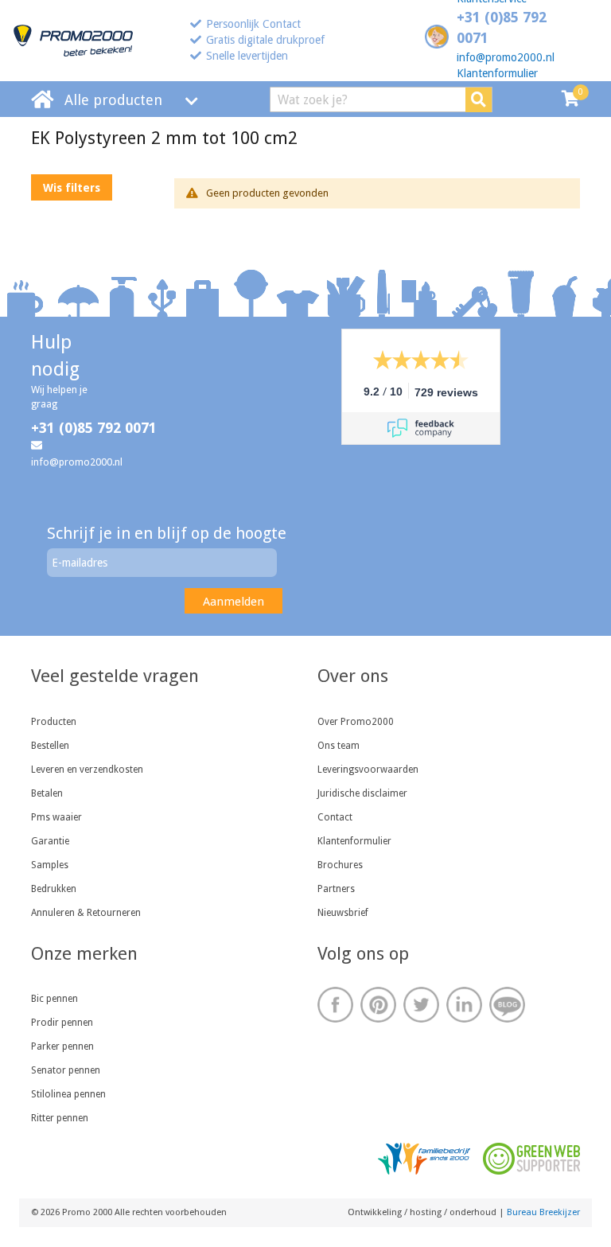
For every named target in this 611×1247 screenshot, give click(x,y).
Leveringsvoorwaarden (367, 769)
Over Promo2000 (355, 721)
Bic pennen (54, 998)
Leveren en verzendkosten (87, 769)
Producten (53, 721)
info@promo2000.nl (506, 57)
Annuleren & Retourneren (86, 912)
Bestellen (50, 745)
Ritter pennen (59, 1118)
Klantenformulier (497, 73)
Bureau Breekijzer (543, 1212)
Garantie (50, 841)
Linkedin (464, 1005)
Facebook (335, 1005)
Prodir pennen (62, 1022)
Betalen (47, 793)
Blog (507, 1005)
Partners (336, 888)
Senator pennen (65, 1070)
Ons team (338, 745)
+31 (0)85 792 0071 (94, 427)
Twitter (421, 1005)
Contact (334, 817)
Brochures (340, 865)
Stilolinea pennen (68, 1094)
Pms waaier (56, 817)
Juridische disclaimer (362, 793)
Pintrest (378, 1005)
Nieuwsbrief (342, 912)
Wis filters (71, 187)
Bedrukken (53, 888)
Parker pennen (62, 1046)
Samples (49, 865)
